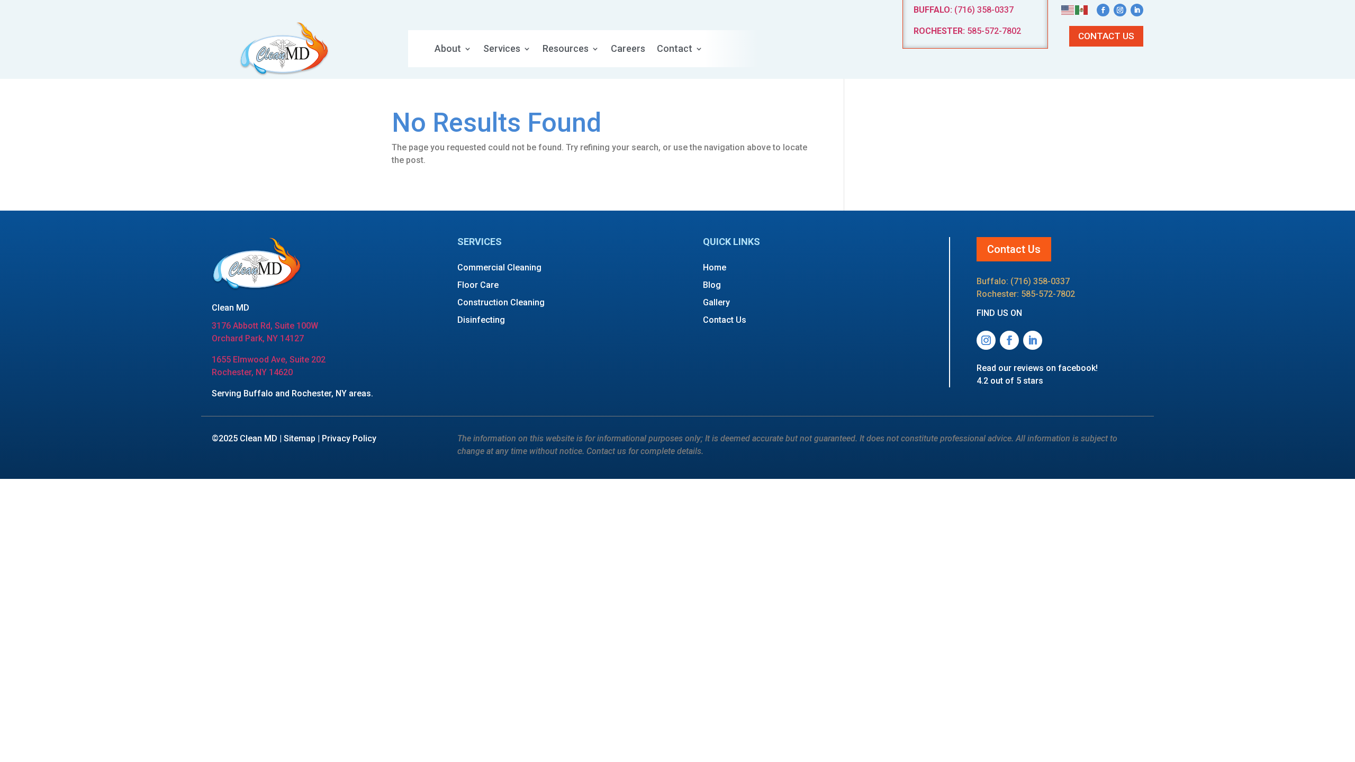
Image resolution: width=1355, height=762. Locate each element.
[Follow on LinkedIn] (1137, 10)
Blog (712, 285)
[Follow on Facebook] (1103, 10)
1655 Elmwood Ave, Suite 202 (269, 360)
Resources (566, 49)
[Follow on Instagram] (1120, 10)
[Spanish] (1082, 9)
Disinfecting (481, 320)
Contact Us (1106, 36)
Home (714, 267)
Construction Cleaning (501, 302)
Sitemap (299, 438)
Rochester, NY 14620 (252, 372)
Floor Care (478, 285)
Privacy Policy (349, 438)
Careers (628, 49)
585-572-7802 (967, 31)
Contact (674, 49)
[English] (1068, 9)
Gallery (716, 302)
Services (501, 49)
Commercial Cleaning (499, 267)
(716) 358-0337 (964, 10)
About (448, 49)
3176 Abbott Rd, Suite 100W (265, 326)
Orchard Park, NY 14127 (258, 338)
